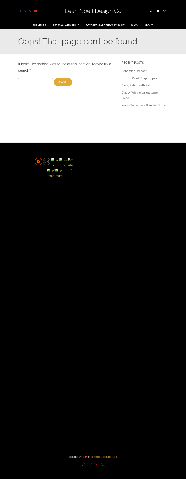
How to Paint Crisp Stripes (139, 78)
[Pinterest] (30, 11)
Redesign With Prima (66, 25)
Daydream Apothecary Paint (105, 25)
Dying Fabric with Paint (137, 85)
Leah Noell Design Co (93, 10)
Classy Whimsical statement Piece (141, 95)
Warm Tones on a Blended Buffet (144, 105)
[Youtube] (36, 11)
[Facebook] (20, 11)
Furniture (39, 25)
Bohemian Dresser (134, 71)
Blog (134, 25)
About (148, 25)
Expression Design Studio (104, 457)
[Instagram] (25, 11)
